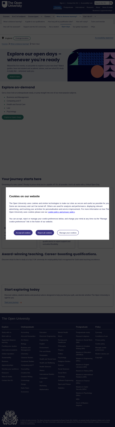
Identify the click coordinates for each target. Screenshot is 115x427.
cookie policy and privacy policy (61, 212)
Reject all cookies (45, 233)
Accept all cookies (23, 233)
